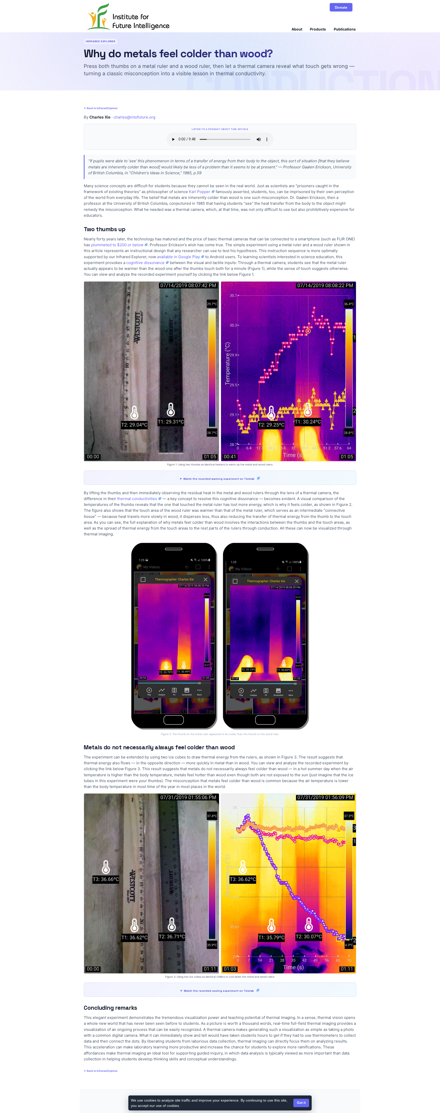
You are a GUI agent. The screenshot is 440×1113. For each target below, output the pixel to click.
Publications (345, 29)
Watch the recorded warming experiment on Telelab (218, 478)
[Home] (128, 16)
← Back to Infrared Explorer (101, 108)
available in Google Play (178, 256)
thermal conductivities (137, 498)
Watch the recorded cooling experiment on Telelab (219, 990)
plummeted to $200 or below (117, 244)
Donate (341, 7)
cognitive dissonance (145, 262)
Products (318, 29)
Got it (301, 1103)
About (297, 29)
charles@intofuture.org (134, 117)
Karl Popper (199, 191)
